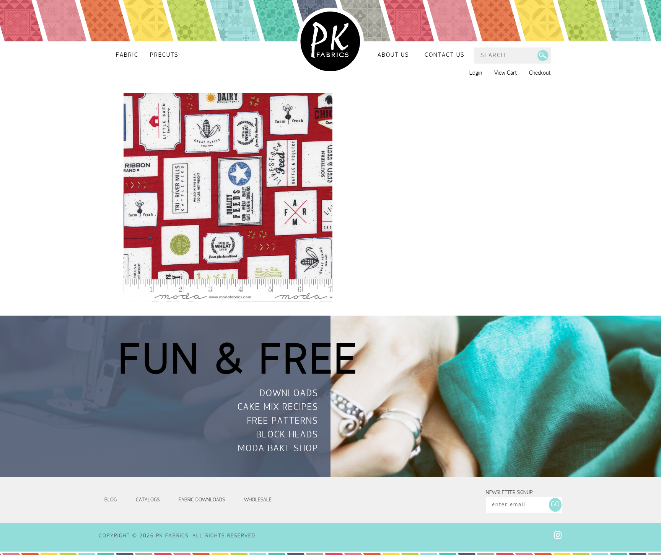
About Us (393, 55)
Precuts (164, 55)
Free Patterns (282, 421)
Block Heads (287, 435)
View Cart (505, 73)
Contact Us (445, 55)
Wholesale (258, 500)
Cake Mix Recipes (278, 408)
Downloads (289, 394)
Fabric (127, 55)
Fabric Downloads (202, 500)
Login (475, 73)
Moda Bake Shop (278, 449)
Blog (110, 500)
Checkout (539, 73)
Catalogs (148, 500)
